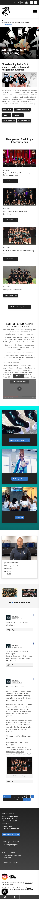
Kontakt (6, 109)
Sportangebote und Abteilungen (21, 22)
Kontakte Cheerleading (18, 440)
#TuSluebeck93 (21, 754)
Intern (11, 884)
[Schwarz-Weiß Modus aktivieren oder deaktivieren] (10, 2)
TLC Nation (15, 616)
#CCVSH (14, 747)
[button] (10, 602)
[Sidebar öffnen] (35, 2)
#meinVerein (10, 754)
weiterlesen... (9, 181)
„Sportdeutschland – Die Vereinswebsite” (16, 888)
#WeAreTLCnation (25, 749)
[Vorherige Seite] (9, 796)
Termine (17, 115)
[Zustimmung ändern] (5, 892)
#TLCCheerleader (12, 749)
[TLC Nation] (8, 617)
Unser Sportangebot (11, 845)
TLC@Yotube (22, 121)
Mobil (9, 574)
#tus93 (29, 754)
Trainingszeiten (21, 109)
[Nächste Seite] (25, 799)
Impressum (28, 882)
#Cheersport (10, 752)
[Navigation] (34, 11)
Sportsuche (8, 847)
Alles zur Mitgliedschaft (12, 855)
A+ (22, 3)
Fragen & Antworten (11, 862)
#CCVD (8, 747)
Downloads (8, 858)
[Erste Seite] (5, 796)
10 (17, 799)
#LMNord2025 (22, 747)
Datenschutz (5, 884)
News (5, 115)
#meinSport (19, 752)
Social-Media (7, 121)
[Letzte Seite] (29, 799)
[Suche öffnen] (31, 2)
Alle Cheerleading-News (18, 307)
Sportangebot (5, 22)
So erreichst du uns (9, 834)
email (9, 571)
